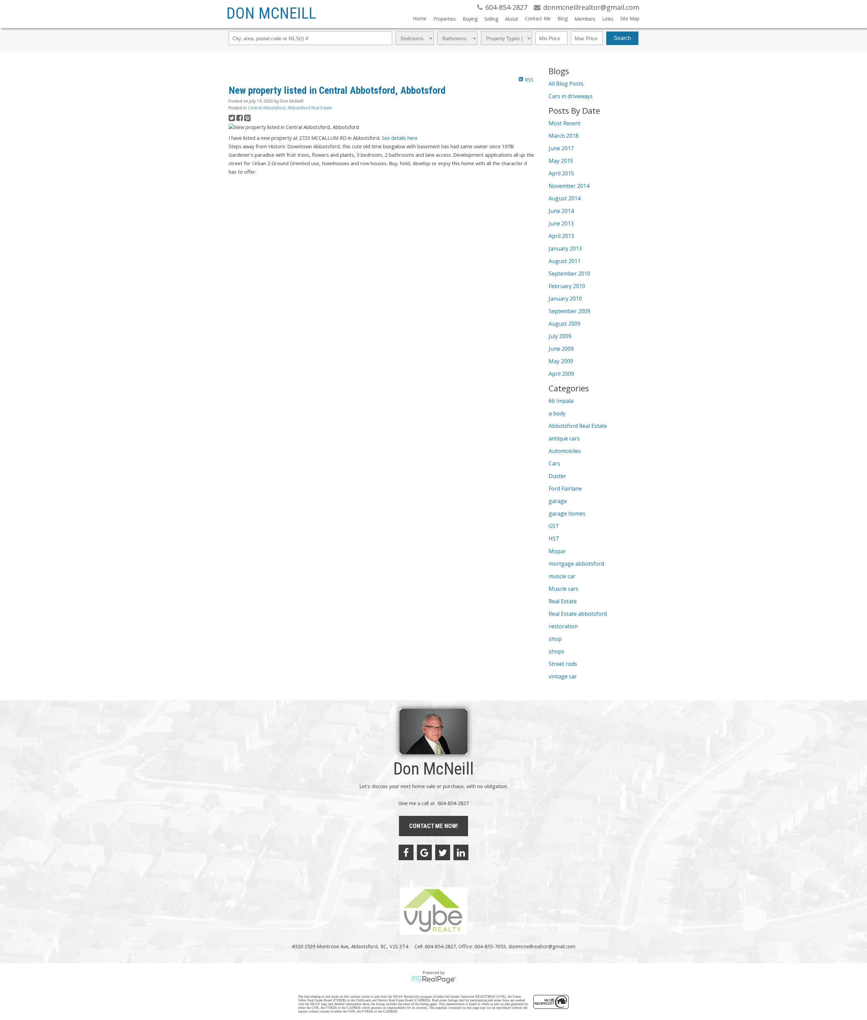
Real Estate (563, 601)
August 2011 (564, 261)
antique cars (564, 438)
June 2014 (561, 211)
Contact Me (538, 18)
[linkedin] (460, 852)
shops (556, 651)
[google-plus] (424, 852)
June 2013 (561, 223)
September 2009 (569, 311)
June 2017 (561, 148)
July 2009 (560, 336)
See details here (400, 137)
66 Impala (561, 401)
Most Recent (564, 123)
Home (419, 18)
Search (622, 38)
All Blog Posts (566, 83)
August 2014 (564, 198)
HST (554, 538)
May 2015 (561, 161)
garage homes (567, 513)
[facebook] (406, 852)
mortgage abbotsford (576, 563)
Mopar (557, 551)
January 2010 (565, 298)
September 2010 (569, 273)
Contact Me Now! (433, 825)
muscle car (562, 576)
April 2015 (561, 173)
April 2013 (561, 236)
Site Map (629, 18)
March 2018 (563, 135)
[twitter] (442, 852)
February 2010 (567, 286)
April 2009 (561, 373)
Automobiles (565, 451)
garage (558, 501)
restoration (563, 626)
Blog (562, 18)
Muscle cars (563, 588)
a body (557, 413)
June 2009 (561, 348)
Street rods (563, 664)
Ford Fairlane (565, 488)
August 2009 (564, 323)
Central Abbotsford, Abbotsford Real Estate (290, 108)
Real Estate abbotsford (578, 613)
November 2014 (569, 186)
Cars (554, 463)
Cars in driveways (571, 96)
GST (554, 526)
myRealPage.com (434, 979)
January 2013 (565, 248)
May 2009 (561, 361)
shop (555, 639)
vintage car (563, 676)
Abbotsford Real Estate (578, 426)
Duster (557, 476)
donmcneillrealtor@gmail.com (541, 946)
